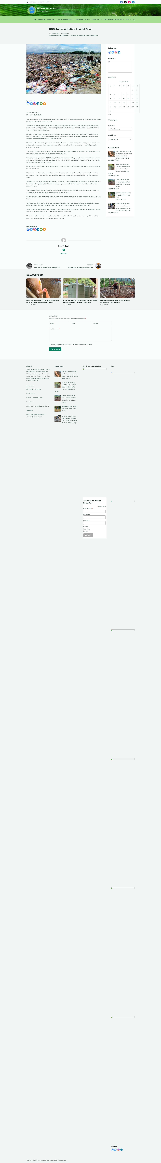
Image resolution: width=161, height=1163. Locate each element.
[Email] (41, 103)
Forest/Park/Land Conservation (113, 19)
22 (133, 102)
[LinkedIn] (133, 2)
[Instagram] (129, 2)
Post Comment (55, 349)
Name (52, 323)
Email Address (88, 508)
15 (132, 98)
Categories (111, 125)
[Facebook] (121, 2)
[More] (44, 103)
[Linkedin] (37, 103)
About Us (32, 2)
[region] (120, 67)
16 (137, 98)
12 (119, 98)
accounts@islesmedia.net (34, 417)
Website (95, 323)
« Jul (109, 114)
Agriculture (50, 19)
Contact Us (41, 2)
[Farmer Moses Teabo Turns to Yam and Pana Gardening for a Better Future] (117, 288)
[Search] (134, 19)
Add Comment (55, 329)
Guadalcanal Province (55, 35)
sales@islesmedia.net (37, 414)
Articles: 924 (63, 253)
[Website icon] (63, 250)
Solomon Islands (82, 35)
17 (110, 102)
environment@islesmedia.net (40, 406)
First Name (86, 514)
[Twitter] (31, 103)
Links (47, 2)
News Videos (41, 19)
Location (73, 35)
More (127, 19)
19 (119, 102)
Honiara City (66, 35)
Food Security (96, 19)
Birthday (85, 526)
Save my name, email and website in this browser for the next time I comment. (71, 344)
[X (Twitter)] (125, 2)
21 (128, 102)
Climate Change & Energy (65, 19)
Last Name (86, 520)
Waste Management (92, 35)
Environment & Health (82, 19)
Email (74, 323)
